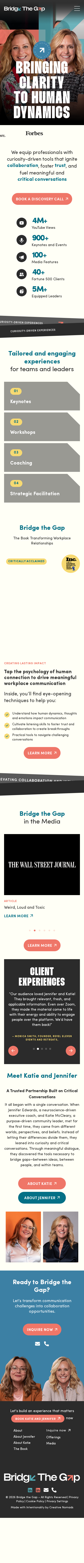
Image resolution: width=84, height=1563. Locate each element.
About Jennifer (24, 1437)
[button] (26, 561)
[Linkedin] (30, 1490)
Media (51, 1443)
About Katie (22, 1443)
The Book (20, 1449)
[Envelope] (37, 1343)
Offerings (53, 1437)
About (17, 1430)
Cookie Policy (35, 1501)
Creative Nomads (61, 1507)
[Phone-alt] (46, 1343)
